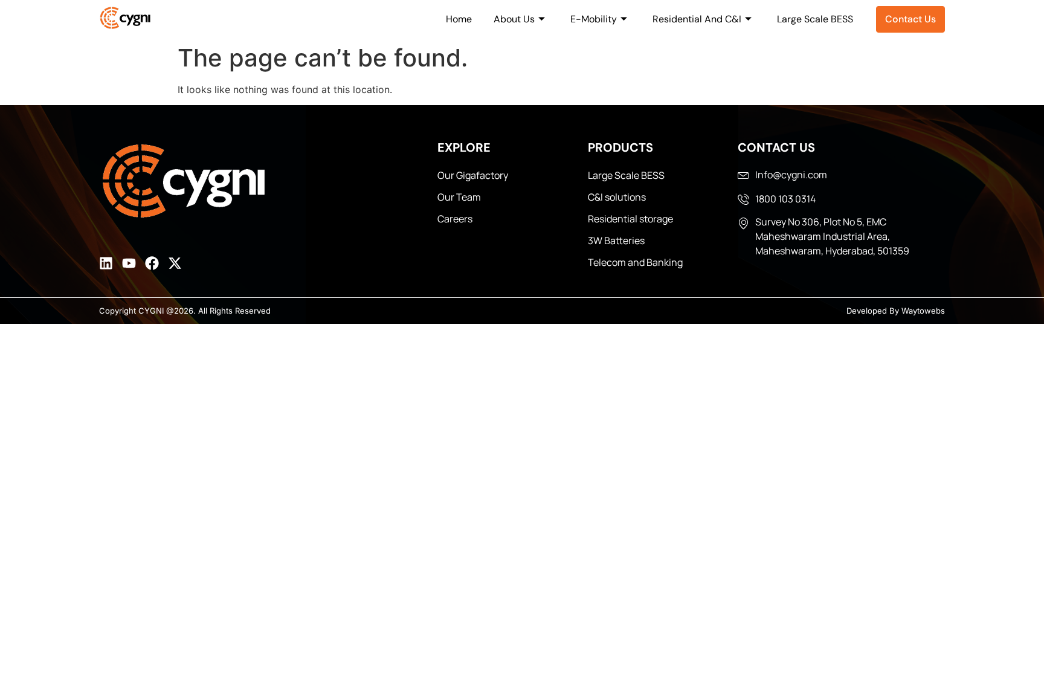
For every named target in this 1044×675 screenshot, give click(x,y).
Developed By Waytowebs (895, 310)
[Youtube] (129, 263)
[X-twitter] (175, 263)
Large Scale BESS (815, 19)
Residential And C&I (696, 19)
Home (459, 19)
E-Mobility (593, 19)
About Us (514, 19)
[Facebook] (152, 263)
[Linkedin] (106, 263)
